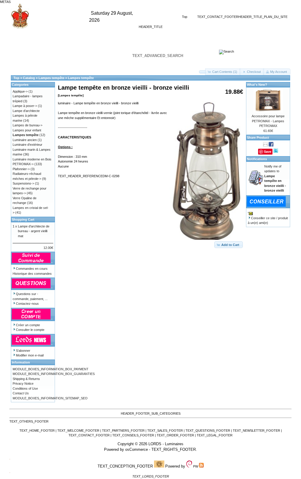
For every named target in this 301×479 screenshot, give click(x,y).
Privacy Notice (23, 383)
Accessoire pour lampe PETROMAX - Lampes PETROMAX (268, 121)
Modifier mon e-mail (30, 355)
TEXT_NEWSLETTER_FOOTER (256, 430)
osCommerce (136, 449)
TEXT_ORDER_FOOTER (175, 435)
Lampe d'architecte (26, 111)
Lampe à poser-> (25, 106)
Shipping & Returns (26, 379)
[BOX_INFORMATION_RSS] (226, 51)
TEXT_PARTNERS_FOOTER (123, 430)
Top (184, 17)
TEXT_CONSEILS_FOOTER (133, 435)
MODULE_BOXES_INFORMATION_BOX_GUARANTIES (54, 374)
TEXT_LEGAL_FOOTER (215, 435)
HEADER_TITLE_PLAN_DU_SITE (262, 17)
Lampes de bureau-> (27, 125)
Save (267, 151)
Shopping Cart (23, 219)
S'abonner (23, 350)
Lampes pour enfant (27, 130)
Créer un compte (28, 325)
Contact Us (21, 393)
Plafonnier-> (21, 169)
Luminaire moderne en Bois (32, 159)
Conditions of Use (25, 388)
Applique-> (20, 91)
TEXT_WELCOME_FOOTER (78, 430)
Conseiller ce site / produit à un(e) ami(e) (268, 220)
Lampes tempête (51, 78)
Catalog (29, 78)
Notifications (257, 159)
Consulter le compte (30, 329)
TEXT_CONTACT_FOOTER (217, 17)
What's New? (257, 84)
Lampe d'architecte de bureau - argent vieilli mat (33, 231)
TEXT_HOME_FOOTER (37, 430)
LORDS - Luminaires (165, 444)
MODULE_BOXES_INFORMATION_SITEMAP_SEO (50, 398)
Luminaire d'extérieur (27, 144)
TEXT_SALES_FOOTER (165, 430)
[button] (202, 71)
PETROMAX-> (23, 164)
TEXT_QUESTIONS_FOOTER (207, 430)
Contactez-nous (27, 303)
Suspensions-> (23, 183)
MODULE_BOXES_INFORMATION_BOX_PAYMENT (50, 369)
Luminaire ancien (25, 140)
